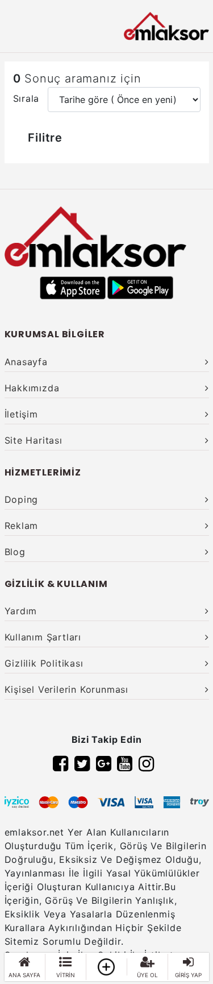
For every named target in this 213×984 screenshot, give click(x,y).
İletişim (21, 414)
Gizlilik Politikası (44, 663)
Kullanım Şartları (43, 637)
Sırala (26, 98)
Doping (22, 499)
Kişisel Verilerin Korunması (67, 689)
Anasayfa (26, 361)
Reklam (22, 525)
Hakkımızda (32, 388)
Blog (15, 551)
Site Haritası (33, 440)
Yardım (21, 611)
